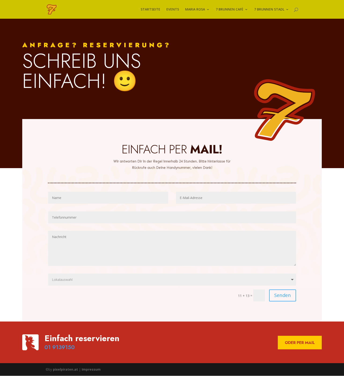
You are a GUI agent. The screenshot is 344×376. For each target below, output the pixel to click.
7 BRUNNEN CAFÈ (229, 9)
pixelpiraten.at (65, 369)
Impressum (91, 369)
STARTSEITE (150, 9)
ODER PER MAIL (300, 342)
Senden (282, 295)
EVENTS (172, 9)
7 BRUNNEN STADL (269, 9)
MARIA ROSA (195, 9)
